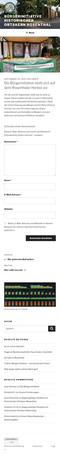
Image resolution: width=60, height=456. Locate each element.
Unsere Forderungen (29, 392)
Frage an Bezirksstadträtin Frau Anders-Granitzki (28, 352)
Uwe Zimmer (10, 386)
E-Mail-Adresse (13, 194)
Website (8, 209)
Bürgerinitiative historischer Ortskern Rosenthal (27, 20)
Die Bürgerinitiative (29, 386)
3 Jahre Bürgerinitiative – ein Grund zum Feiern (27, 363)
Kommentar (11, 141)
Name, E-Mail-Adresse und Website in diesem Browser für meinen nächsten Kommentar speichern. (28, 227)
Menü (31, 32)
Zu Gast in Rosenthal (14, 357)
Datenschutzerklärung (14, 446)
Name (8, 180)
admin (35, 79)
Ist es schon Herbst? (14, 346)
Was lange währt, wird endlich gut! (21, 369)
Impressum (38, 446)
